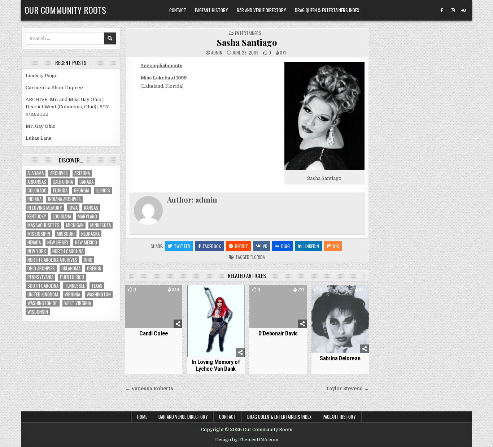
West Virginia (77, 303)
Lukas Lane (39, 138)
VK (265, 246)
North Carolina (67, 251)
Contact (177, 10)
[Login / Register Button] (463, 10)
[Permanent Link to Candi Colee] (154, 306)
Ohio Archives (41, 268)
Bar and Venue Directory (261, 10)
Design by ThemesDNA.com (246, 439)
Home (142, 416)
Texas (96, 285)
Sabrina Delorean (340, 358)
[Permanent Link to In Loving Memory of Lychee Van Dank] (216, 321)
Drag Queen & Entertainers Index (327, 10)
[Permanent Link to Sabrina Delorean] (340, 319)
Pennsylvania (40, 277)
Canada (86, 181)
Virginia (72, 294)
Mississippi (38, 233)
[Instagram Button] (452, 10)
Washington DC (42, 303)
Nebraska (90, 233)
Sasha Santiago (247, 42)
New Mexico (86, 242)
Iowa (73, 207)
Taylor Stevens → (347, 388)
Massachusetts (43, 225)
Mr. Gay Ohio (41, 126)
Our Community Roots (65, 9)
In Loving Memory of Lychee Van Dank (216, 365)
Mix (336, 246)
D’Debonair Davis (278, 333)
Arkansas (36, 181)
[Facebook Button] (441, 10)
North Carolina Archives (52, 259)
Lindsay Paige (42, 75)
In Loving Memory (44, 207)
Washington (99, 294)
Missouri (66, 233)
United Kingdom (42, 294)
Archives (59, 173)
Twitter (182, 246)
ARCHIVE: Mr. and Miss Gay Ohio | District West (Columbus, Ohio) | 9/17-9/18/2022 (68, 107)
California (63, 181)
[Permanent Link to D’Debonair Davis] (278, 306)
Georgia (81, 190)
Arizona (82, 173)
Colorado (37, 190)
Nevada (34, 242)
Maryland (87, 216)
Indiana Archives (64, 199)
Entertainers (248, 33)
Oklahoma (70, 268)
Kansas (91, 207)
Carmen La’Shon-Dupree (54, 87)
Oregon (94, 268)
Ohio (88, 259)
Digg (285, 246)
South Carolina (42, 285)
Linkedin (311, 246)
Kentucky (36, 216)
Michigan (75, 225)
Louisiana (62, 216)
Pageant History (211, 10)
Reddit (241, 246)
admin (216, 53)
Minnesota (100, 225)
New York (36, 251)
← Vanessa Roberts (149, 388)
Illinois (103, 190)
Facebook (212, 246)
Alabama (35, 173)
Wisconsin (37, 311)
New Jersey (58, 242)
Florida (257, 257)
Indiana (34, 199)
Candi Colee (153, 333)
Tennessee (75, 285)
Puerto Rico (72, 277)
